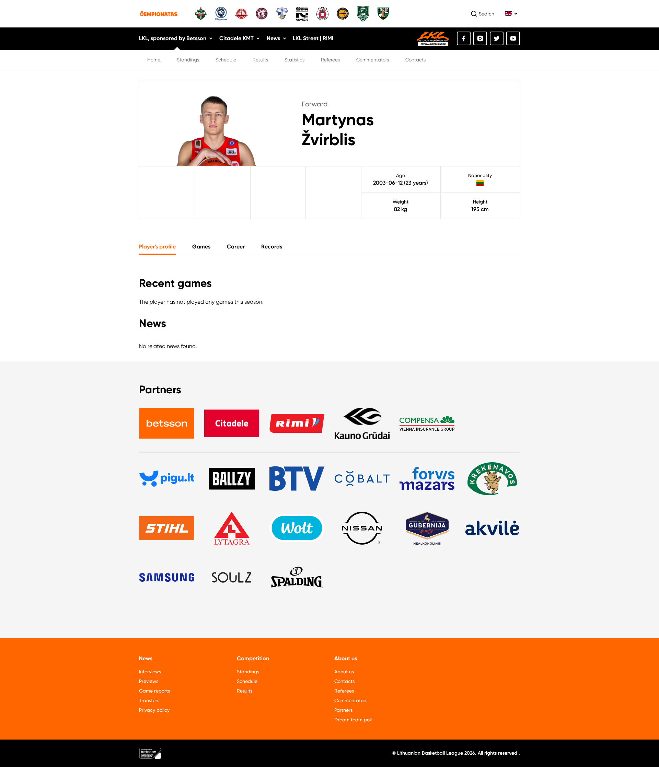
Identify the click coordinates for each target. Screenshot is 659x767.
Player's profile (157, 246)
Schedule (226, 59)
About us (344, 671)
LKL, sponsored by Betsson (172, 38)
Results (260, 59)
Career (236, 246)
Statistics (294, 59)
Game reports (154, 691)
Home (153, 59)
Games (201, 246)
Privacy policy (154, 710)
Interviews (150, 671)
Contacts (415, 59)
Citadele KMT (236, 38)
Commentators (372, 59)
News (273, 38)
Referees (330, 59)
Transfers (149, 700)
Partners (343, 710)
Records (271, 246)
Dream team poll (353, 719)
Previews (148, 681)
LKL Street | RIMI (313, 38)
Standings (188, 59)
